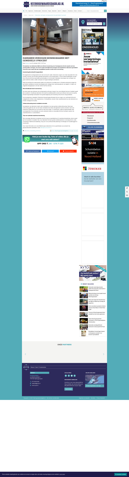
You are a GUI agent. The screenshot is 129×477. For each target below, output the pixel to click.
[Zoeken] (105, 11)
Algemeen (30, 10)
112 (26, 10)
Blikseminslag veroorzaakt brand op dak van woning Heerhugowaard (97, 295)
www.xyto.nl (35, 385)
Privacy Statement (101, 398)
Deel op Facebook (33, 151)
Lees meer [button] (62, 474)
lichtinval (38, 130)
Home (25, 15)
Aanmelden (68, 389)
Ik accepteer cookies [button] (120, 474)
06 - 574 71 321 (56, 143)
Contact (80, 10)
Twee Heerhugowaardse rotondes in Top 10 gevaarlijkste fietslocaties (97, 320)
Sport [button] (59, 10)
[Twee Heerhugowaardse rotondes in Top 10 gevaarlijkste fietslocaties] (84, 321)
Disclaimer (93, 398)
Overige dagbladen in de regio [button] (93, 385)
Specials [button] (54, 10)
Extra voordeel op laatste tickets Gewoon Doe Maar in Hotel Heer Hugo (97, 307)
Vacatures (70, 10)
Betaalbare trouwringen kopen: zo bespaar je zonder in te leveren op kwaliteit (97, 333)
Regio (49, 10)
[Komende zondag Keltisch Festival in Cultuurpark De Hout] (84, 327)
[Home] (24, 11)
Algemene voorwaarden (84, 398)
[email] (127, 195)
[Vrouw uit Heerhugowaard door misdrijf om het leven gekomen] (84, 314)
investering (33, 130)
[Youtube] (71, 375)
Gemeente (44, 10)
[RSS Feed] (74, 375)
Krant (75, 10)
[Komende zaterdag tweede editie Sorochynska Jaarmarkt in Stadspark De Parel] (84, 289)
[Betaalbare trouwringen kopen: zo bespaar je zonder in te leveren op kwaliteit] (84, 333)
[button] (24, 354)
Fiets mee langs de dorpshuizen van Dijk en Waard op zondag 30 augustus (97, 301)
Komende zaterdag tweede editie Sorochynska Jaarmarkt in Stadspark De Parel (97, 288)
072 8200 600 (35, 381)
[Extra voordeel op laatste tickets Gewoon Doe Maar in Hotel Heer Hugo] (84, 308)
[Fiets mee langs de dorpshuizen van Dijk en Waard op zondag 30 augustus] (84, 302)
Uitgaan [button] (64, 10)
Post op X (51, 151)
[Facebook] (65, 375)
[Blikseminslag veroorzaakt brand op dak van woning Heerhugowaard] (84, 295)
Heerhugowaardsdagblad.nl (47, 3)
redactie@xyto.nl (36, 383)
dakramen (26, 130)
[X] (68, 375)
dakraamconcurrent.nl (45, 127)
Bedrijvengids (37, 10)
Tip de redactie (69, 151)
